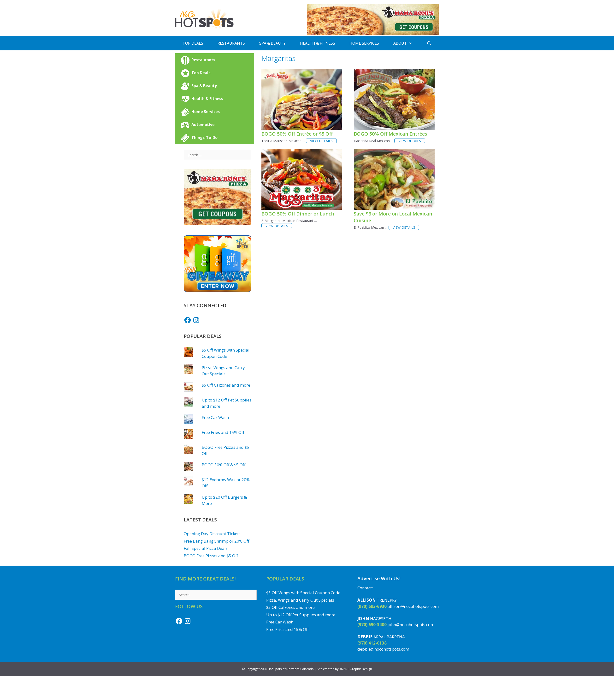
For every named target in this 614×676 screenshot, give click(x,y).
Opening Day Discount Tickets (212, 533)
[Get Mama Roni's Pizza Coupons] (373, 33)
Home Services (364, 43)
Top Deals (193, 43)
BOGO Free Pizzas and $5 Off (211, 555)
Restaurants (231, 43)
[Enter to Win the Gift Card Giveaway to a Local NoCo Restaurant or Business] (217, 290)
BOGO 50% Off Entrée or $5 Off (297, 134)
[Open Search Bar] (429, 43)
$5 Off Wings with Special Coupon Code (303, 592)
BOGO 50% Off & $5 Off (223, 464)
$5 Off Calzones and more (226, 385)
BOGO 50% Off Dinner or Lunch (297, 213)
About (400, 43)
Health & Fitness (317, 43)
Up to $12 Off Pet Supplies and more (300, 614)
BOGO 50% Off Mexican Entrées (390, 134)
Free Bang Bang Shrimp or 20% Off (216, 541)
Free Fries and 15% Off (223, 432)
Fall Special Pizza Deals (206, 548)
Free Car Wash (215, 417)
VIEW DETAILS (321, 140)
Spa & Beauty (272, 43)
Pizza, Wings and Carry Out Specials (300, 600)
